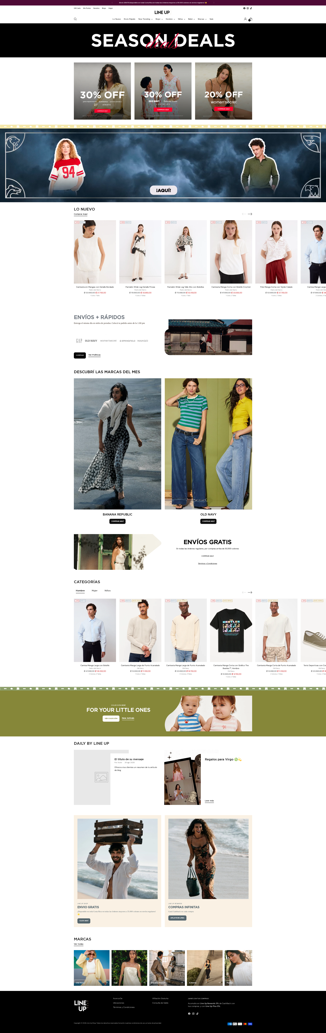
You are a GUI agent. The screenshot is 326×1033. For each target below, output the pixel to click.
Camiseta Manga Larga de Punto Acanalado (140, 665)
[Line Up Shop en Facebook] (244, 8)
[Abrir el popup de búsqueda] (75, 19)
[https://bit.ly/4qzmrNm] (163, 165)
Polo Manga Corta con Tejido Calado (276, 287)
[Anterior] (112, 2)
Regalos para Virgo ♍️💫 (223, 759)
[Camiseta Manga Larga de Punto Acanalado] (140, 630)
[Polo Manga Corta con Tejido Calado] (276, 252)
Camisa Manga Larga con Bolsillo (94, 665)
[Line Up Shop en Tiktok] (251, 8)
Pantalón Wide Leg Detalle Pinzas (140, 287)
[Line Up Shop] (163, 12)
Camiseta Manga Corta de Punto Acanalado (276, 665)
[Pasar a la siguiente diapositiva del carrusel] (250, 214)
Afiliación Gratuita (160, 998)
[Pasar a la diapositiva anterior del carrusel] (244, 214)
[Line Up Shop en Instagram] (248, 8)
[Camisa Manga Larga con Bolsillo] (95, 630)
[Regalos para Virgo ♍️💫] (191, 777)
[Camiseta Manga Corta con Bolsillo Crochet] (231, 252)
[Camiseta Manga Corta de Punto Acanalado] (276, 630)
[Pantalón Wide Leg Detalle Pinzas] (140, 252)
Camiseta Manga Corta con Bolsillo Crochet (231, 287)
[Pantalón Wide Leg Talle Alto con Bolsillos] (186, 252)
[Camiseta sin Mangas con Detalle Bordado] (95, 252)
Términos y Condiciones (207, 563)
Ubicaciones (118, 1003)
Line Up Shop (91, 1023)
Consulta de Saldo (160, 1003)
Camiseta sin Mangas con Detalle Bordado (95, 287)
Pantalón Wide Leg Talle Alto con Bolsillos (185, 287)
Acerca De (117, 998)
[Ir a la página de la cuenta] (245, 19)
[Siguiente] (214, 2)
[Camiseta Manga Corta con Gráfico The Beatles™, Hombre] (231, 630)
